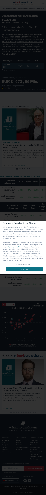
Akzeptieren (25, 269)
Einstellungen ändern (23, 264)
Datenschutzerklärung (15, 247)
